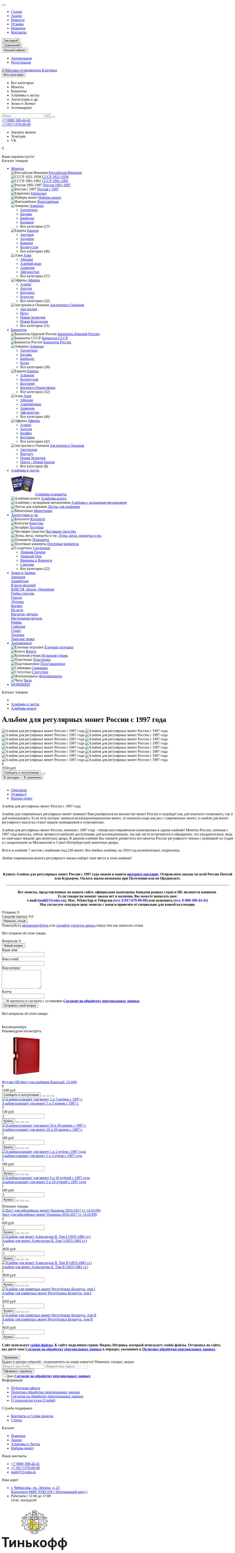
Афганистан (29, 272)
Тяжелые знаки (23, 639)
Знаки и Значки (23, 573)
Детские (17, 602)
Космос (16, 606)
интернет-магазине (142, 874)
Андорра (27, 239)
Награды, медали (24, 614)
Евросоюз (38, 193)
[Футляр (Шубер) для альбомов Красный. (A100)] (27, 1078)
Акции (16, 16)
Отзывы (17, 24)
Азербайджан (30, 264)
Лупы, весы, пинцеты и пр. (80, 535)
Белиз (24, 363)
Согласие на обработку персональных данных (47, 1396)
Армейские (20, 581)
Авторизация (21, 58)
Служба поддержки (17, 1408)
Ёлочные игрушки (59, 647)
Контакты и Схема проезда (32, 1416)
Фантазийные (48, 202)
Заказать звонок (23, 132)
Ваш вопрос (11, 968)
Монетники (43, 511)
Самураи (27, 564)
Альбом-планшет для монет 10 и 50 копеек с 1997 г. (42, 1130)
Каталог (8, 1428)
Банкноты (19, 330)
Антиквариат (21, 643)
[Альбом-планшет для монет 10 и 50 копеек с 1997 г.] (44, 1125)
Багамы (26, 214)
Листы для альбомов (64, 507)
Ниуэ (24, 313)
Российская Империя (65, 173)
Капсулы (36, 523)
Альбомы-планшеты (51, 494)
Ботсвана (27, 292)
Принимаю (11, 1357)
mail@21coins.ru (23, 1472)
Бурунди (27, 297)
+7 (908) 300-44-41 (16, 120)
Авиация (18, 577)
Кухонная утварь (55, 655)
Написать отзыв (15, 921)
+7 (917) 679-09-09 (16, 124)
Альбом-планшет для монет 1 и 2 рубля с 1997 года (42, 1156)
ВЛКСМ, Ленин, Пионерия (32, 589)
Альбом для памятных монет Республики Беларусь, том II (47, 1319)
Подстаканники (52, 664)
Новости (18, 20)
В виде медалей (23, 585)
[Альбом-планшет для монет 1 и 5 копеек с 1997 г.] (42, 1099)
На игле (17, 610)
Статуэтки (40, 672)
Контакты (18, 32)
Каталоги (37, 519)
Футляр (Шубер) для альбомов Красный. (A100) (39, 1082)
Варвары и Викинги (36, 560)
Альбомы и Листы (25, 1444)
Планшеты (40, 540)
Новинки (18, 28)
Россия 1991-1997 (57, 185)
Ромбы (16, 622)
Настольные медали (26, 618)
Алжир (25, 284)
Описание (19, 790)
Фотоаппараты (50, 676)
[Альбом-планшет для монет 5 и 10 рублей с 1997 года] (46, 1178)
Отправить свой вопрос (20, 1005)
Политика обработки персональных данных (45, 1392)
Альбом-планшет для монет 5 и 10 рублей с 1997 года (44, 1182)
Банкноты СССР (55, 338)
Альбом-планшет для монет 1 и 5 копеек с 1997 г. (40, 1103)
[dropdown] (4, 5)
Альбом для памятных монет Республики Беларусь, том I (46, 1293)
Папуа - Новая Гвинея (37, 462)
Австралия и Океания (67, 305)
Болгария (27, 383)
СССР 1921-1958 (55, 177)
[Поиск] (53, 117)
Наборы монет (49, 197)
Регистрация (21, 62)
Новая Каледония (34, 321)
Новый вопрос (13, 945)
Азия (27, 255)
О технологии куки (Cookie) (33, 1400)
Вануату (26, 454)
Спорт (16, 631)
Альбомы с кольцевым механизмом (99, 502)
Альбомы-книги (54, 498)
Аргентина (28, 210)
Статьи (16, 12)
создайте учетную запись (75, 925)
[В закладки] (48, 1096)
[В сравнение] (52, 1096)
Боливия (27, 222)
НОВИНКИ (20, 684)
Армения (27, 268)
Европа (33, 230)
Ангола (26, 288)
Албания (27, 375)
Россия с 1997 (48, 189)
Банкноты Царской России (79, 334)
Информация (12, 1380)
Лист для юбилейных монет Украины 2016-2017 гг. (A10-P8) (49, 1214)
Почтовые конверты (63, 544)
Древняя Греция (32, 552)
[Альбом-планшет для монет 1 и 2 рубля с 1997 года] (44, 1152)
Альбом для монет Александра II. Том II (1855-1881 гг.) (45, 1267)
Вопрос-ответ (21, 798)
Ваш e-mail (10, 959)
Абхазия (26, 259)
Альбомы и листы (25, 470)
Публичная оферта (25, 1388)
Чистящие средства (61, 531)
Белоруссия (29, 247)
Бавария (26, 243)
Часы (28, 680)
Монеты (17, 168)
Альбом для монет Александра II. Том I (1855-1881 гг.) (44, 1241)
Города (16, 598)
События (18, 626)
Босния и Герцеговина (37, 388)
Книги (31, 651)
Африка (34, 280)
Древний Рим (31, 556)
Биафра (26, 433)
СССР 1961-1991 (55, 181)
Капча (6, 991)
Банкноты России (57, 342)
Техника (17, 635)
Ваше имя (9, 950)
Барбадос (27, 218)
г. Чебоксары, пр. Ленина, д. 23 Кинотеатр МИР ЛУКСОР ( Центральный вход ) (49, 1490)
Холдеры (37, 527)
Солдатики (41, 548)
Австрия (27, 235)
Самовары (40, 668)
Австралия (28, 309)
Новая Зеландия (32, 317)
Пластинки (41, 660)
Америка (37, 206)
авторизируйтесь (35, 925)
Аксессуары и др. (24, 515)
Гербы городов (22, 593)
